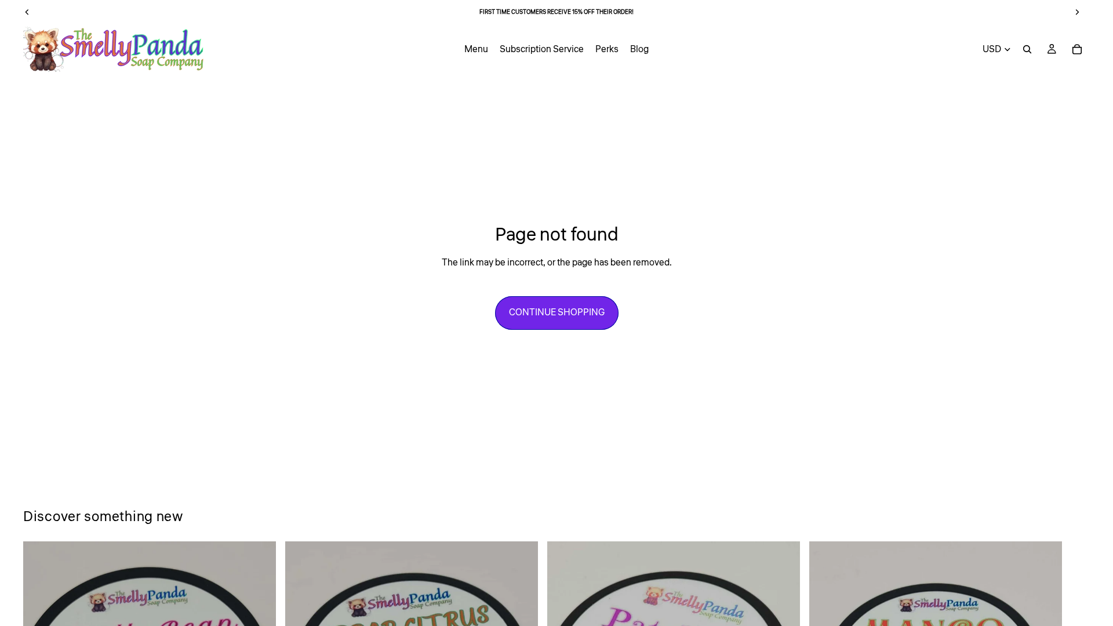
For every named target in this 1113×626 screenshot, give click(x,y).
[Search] (1027, 49)
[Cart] (1077, 49)
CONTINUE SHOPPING (557, 312)
